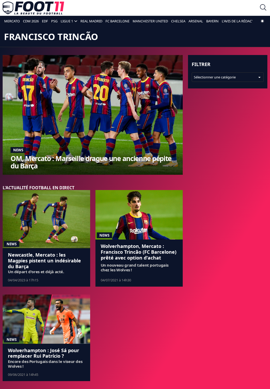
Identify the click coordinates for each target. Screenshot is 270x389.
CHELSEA (178, 21)
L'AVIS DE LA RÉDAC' (237, 21)
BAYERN (212, 21)
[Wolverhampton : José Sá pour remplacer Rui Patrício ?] (46, 319)
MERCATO (12, 21)
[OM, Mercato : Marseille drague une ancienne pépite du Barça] (93, 115)
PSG (54, 21)
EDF (45, 21)
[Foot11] (33, 7)
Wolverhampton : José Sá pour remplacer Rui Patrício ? (43, 353)
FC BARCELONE (117, 21)
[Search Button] (263, 8)
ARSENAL (196, 21)
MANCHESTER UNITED (150, 21)
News (18, 150)
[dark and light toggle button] (262, 21)
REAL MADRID (91, 21)
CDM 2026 (31, 21)
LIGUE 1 (67, 21)
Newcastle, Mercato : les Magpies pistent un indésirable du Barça (44, 260)
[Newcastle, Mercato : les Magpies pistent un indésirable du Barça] (46, 219)
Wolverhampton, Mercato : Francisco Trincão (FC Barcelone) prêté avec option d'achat (138, 252)
